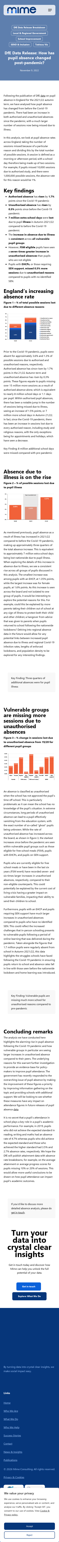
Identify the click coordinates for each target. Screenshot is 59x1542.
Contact (8, 1443)
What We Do (11, 1419)
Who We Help (11, 1427)
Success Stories (12, 1435)
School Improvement (29, 38)
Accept (29, 1526)
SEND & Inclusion (20, 44)
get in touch (18, 1212)
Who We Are (11, 1411)
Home (7, 1402)
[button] (50, 10)
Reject (29, 1534)
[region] (29, 1515)
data (42, 95)
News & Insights (13, 1452)
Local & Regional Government (29, 33)
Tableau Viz (41, 44)
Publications (10, 1460)
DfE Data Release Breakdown (29, 27)
